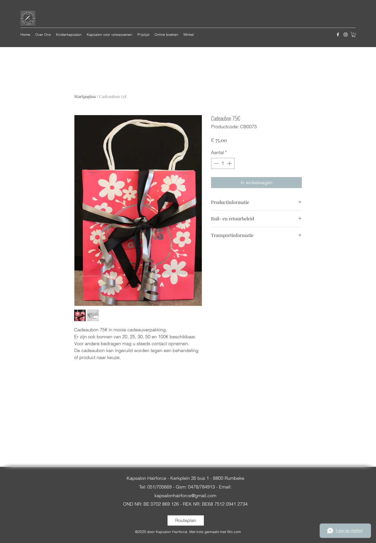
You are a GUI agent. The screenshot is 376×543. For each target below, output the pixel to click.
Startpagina (85, 96)
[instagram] (345, 34)
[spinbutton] (223, 163)
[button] (354, 34)
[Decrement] (216, 163)
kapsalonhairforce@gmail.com (185, 495)
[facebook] (337, 34)
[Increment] (230, 163)
